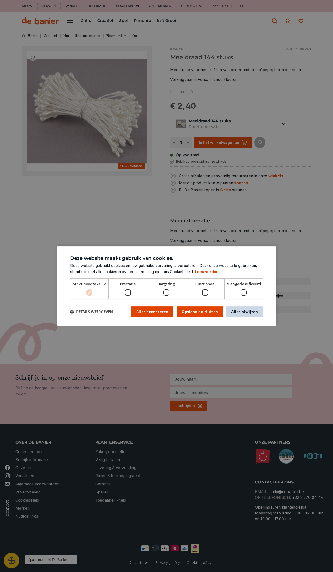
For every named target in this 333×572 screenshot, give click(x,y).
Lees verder (206, 271)
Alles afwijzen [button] (244, 311)
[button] (91, 311)
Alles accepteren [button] (152, 311)
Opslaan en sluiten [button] (200, 311)
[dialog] (166, 286)
